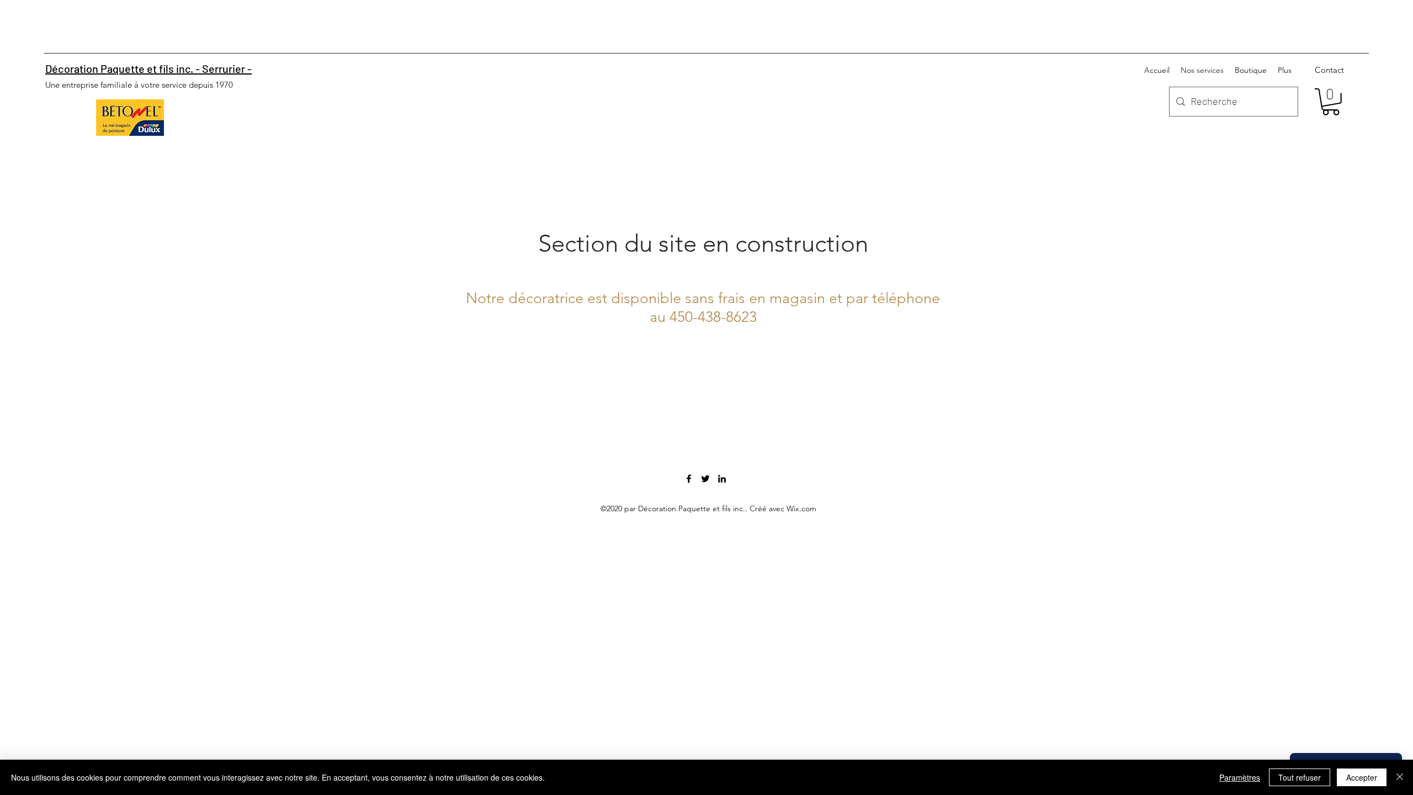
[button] (1331, 101)
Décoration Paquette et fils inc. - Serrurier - (148, 68)
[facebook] (688, 478)
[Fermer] (1399, 777)
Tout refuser (1299, 777)
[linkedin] (721, 478)
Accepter (1361, 777)
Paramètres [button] (1239, 777)
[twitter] (705, 478)
